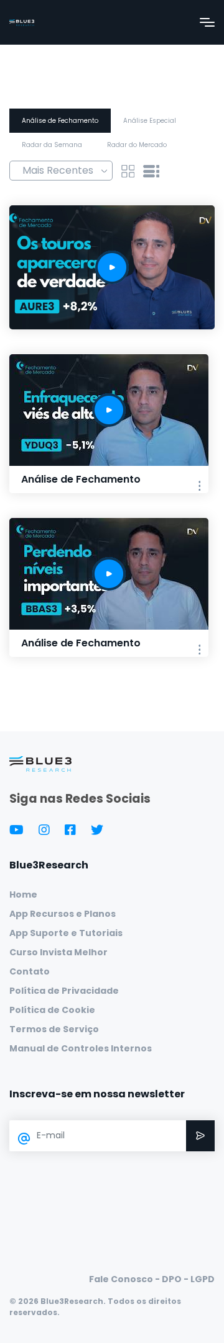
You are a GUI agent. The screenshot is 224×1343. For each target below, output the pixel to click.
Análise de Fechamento (60, 120)
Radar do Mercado (137, 144)
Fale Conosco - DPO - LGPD (152, 1279)
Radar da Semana (52, 144)
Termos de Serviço (54, 1029)
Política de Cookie (52, 1010)
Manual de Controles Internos (80, 1048)
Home (23, 894)
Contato (29, 971)
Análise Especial (149, 120)
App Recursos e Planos (62, 914)
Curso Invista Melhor (58, 952)
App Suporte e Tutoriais (66, 933)
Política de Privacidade (64, 990)
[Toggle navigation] (207, 22)
